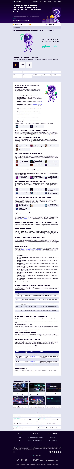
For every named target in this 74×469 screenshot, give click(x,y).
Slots (20, 440)
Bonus (45, 1)
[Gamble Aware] (47, 460)
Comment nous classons (53, 440)
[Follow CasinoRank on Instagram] (52, 452)
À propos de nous (52, 435)
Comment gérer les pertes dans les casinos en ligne (35, 441)
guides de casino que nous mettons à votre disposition (46, 134)
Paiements (49, 1)
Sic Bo (20, 438)
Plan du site (47, 467)
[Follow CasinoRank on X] (54, 452)
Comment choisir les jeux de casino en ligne (35, 437)
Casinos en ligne (35, 1)
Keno (20, 437)
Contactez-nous (52, 437)
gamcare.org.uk (32, 361)
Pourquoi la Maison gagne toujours (35, 435)
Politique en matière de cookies (29, 467)
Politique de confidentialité (52, 441)
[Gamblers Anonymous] (22, 460)
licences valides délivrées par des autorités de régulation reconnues (31, 249)
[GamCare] (28, 460)
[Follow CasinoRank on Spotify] (58, 452)
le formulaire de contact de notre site (29, 371)
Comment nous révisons (53, 438)
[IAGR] (17, 460)
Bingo (20, 435)
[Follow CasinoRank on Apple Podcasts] (60, 452)
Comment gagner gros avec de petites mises (35, 438)
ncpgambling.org (32, 356)
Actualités (59, 1)
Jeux (41, 1)
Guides (55, 1)
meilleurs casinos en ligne (24, 218)
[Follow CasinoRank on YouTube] (56, 452)
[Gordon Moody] (36, 460)
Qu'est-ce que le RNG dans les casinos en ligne (35, 440)
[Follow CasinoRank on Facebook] (50, 452)
